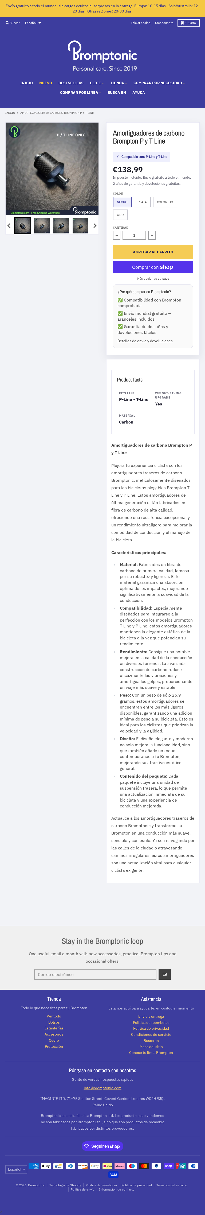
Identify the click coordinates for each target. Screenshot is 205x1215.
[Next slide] (94, 225)
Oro (120, 215)
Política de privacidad (136, 1185)
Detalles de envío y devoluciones (145, 340)
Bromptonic (36, 1185)
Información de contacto (117, 1189)
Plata (142, 202)
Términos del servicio (171, 1185)
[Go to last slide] (9, 225)
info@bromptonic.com (102, 1088)
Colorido (165, 202)
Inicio (10, 113)
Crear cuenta (164, 23)
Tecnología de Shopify (65, 1185)
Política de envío (82, 1189)
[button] (22, 225)
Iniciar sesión (141, 23)
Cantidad (120, 227)
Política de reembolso (101, 1185)
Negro (122, 202)
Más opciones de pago (153, 278)
